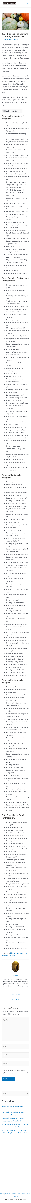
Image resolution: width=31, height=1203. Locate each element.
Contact (7, 1194)
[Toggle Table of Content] (19, 111)
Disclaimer (21, 1194)
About (2, 1194)
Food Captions (13, 39)
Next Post (15, 1000)
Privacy (14, 1194)
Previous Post (15, 995)
